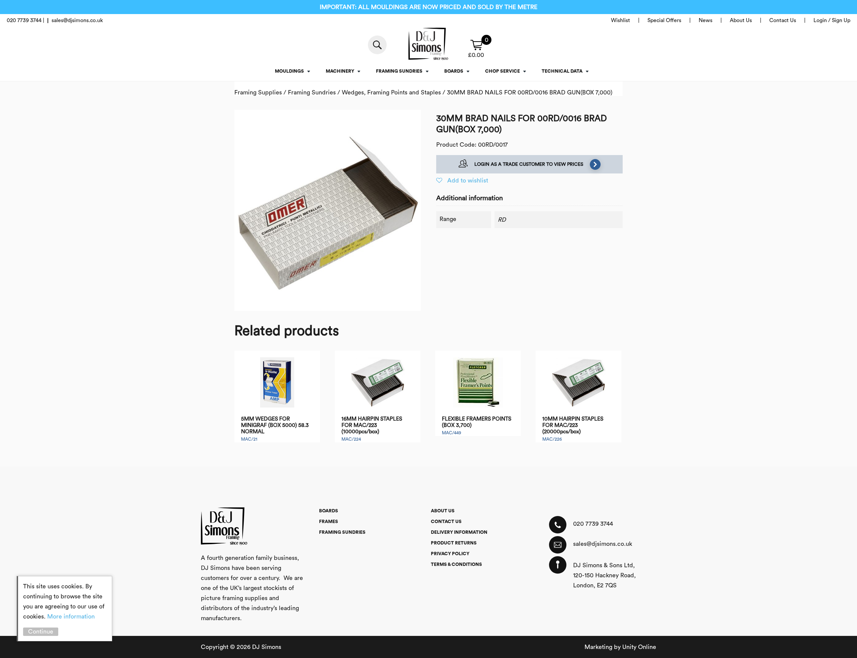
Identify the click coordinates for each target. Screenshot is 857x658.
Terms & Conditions (456, 564)
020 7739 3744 (593, 524)
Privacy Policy (450, 554)
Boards (453, 71)
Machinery (340, 71)
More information (71, 616)
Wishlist (620, 20)
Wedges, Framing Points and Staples (391, 92)
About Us (741, 20)
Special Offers (664, 20)
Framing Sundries (399, 71)
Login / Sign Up (831, 20)
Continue (40, 632)
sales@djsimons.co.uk (602, 544)
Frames (328, 521)
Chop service (502, 71)
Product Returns (454, 543)
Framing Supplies (258, 92)
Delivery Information (459, 532)
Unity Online (639, 647)
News (705, 20)
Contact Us (782, 20)
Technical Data (562, 71)
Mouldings (289, 71)
